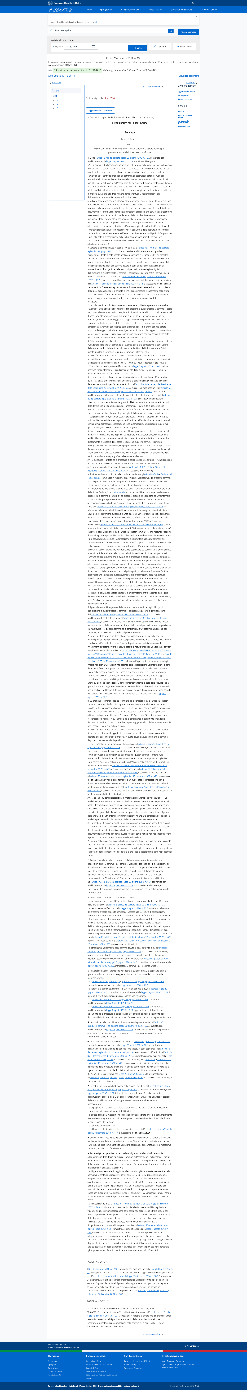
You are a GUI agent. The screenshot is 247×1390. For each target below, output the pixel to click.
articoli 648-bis (151, 474)
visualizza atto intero (189, 75)
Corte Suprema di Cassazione (173, 1361)
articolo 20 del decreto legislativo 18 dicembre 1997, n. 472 (128, 396)
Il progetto (52, 1364)
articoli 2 (134, 467)
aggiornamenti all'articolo (100, 110)
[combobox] (111, 30)
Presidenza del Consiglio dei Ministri (137, 1361)
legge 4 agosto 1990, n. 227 (119, 161)
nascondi (56, 82)
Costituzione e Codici (94, 1361)
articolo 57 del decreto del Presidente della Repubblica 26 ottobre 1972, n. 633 (129, 389)
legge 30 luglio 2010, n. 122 (134, 1045)
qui (95, 22)
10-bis (150, 467)
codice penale (118, 492)
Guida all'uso (53, 1368)
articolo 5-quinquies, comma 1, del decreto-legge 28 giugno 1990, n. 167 (126, 1024)
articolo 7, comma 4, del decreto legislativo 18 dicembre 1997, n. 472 (130, 506)
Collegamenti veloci (55, 1371)
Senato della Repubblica (133, 1368)
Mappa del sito (85, 1385)
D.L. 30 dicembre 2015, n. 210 (102, 1269)
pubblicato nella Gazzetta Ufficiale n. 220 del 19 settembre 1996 (132, 524)
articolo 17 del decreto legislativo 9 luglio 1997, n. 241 (117, 283)
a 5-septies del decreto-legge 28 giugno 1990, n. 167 (128, 1087)
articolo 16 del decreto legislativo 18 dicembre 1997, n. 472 (119, 614)
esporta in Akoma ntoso (185, 116)
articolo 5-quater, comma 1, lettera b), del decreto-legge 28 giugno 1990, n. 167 (128, 960)
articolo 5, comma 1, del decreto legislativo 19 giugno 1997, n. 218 (127, 949)
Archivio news (53, 1361)
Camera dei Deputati (132, 1364)
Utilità (88, 1378)
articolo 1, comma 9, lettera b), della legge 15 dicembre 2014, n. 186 (125, 1276)
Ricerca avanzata (188, 31)
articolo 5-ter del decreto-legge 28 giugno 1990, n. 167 (122, 157)
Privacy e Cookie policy (58, 1385)
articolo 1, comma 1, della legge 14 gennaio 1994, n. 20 (116, 1077)
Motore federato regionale (96, 1371)
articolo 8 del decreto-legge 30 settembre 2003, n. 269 (129, 1054)
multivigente (185, 46)
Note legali (73, 1385)
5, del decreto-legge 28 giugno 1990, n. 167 (143, 981)
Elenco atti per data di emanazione (99, 1364)
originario (161, 46)
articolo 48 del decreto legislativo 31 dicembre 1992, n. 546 (128, 1050)
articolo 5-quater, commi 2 (104, 981)
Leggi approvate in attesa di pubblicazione (101, 1374)
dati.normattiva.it (131, 1385)
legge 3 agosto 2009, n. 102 (146, 366)
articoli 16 (150, 1059)
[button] (94, 46)
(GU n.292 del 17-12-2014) (61, 75)
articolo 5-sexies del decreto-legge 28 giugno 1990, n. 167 (136, 904)
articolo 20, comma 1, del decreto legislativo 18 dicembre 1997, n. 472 (123, 776)
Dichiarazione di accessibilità (110, 1385)
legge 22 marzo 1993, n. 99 (132, 1074)
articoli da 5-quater (159, 1086)
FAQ (95, 1385)
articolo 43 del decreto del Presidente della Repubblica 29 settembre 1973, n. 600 (132, 937)
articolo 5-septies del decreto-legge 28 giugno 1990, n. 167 (120, 1006)
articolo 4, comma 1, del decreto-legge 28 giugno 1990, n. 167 (121, 881)
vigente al (59, 46)
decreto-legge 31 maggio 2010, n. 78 (152, 1041)
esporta (181, 111)
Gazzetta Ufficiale (92, 1368)
